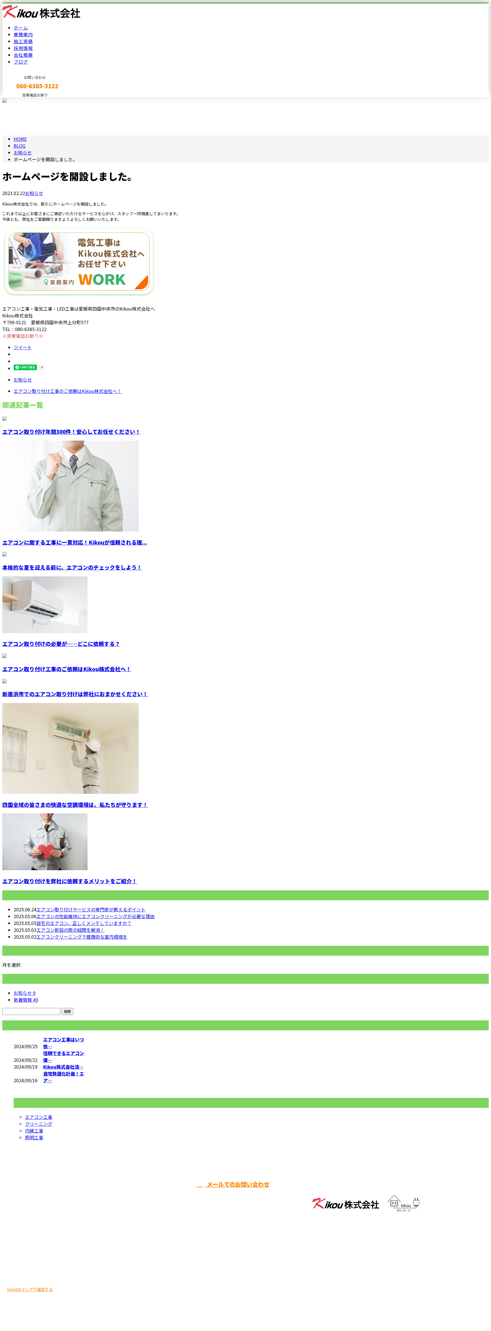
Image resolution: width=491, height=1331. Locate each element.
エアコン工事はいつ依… (63, 1043)
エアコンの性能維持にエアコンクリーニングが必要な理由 (95, 916)
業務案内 (23, 34)
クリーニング (38, 1123)
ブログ (21, 61)
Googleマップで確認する (30, 1289)
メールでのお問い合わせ (237, 1184)
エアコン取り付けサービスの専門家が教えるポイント (90, 909)
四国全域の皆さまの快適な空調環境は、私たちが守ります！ (75, 804)
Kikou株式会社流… (63, 1066)
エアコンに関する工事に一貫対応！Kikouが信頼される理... (74, 542)
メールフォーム (22, 100)
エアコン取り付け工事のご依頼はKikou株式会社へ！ (66, 669)
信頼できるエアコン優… (63, 1056)
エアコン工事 (38, 1117)
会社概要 (23, 54)
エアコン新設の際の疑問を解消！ (70, 929)
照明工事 (34, 1137)
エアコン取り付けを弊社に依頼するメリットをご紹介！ (69, 881)
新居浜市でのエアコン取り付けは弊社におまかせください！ (75, 694)
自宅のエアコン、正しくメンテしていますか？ (84, 923)
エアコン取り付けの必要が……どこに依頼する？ (61, 643)
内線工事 (34, 1130)
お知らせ (34, 193)
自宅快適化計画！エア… (63, 1077)
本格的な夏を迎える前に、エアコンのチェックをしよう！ (72, 567)
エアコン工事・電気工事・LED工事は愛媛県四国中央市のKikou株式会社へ (78, 1311)
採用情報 (23, 48)
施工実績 (23, 41)
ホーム (21, 27)
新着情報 (26, 999)
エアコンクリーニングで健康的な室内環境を (81, 936)
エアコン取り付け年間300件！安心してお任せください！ (71, 431)
